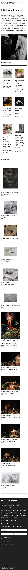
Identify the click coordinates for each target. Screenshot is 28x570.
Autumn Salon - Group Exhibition (7, 81)
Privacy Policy (8, 567)
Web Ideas (11, 568)
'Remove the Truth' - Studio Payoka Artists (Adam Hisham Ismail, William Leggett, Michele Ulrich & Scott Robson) (19, 141)
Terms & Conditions (14, 567)
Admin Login (3, 567)
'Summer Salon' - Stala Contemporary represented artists (19, 83)
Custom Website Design (5, 568)
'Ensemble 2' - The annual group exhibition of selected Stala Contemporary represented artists (7, 142)
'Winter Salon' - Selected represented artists (19, 111)
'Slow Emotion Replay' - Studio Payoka (7, 110)
